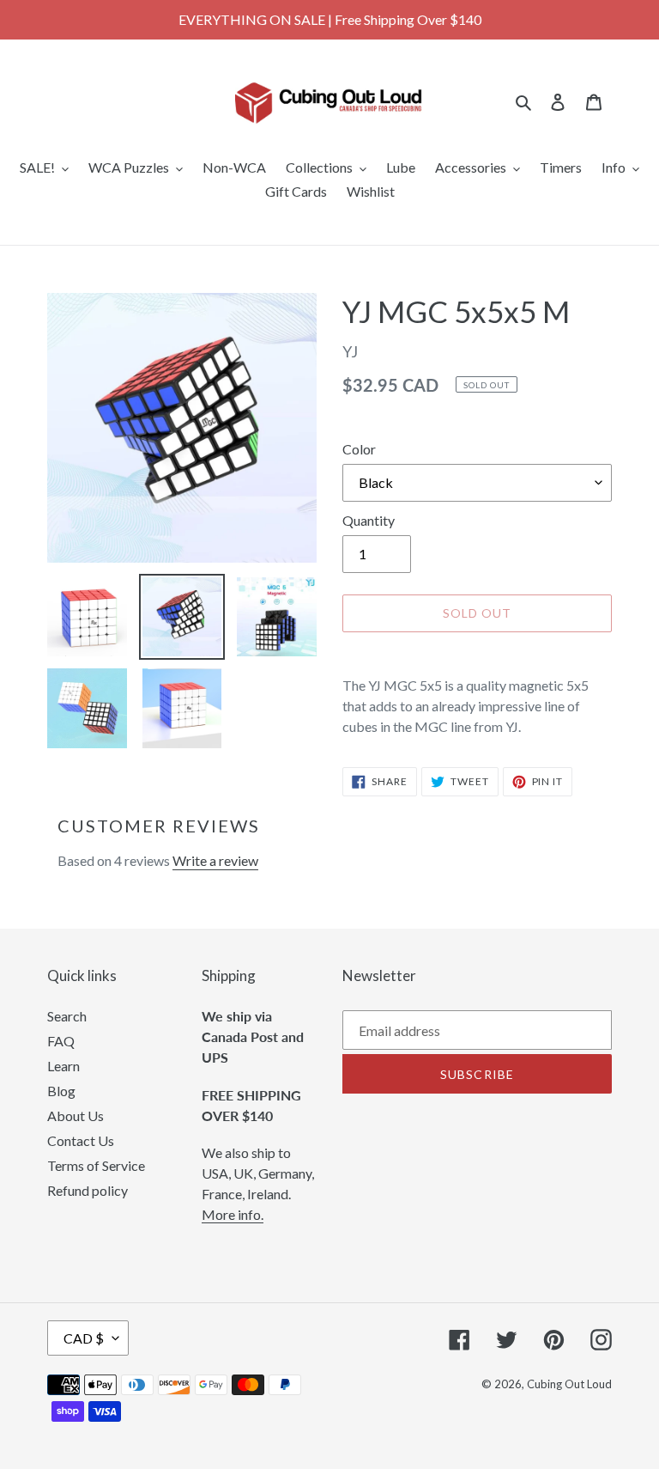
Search (67, 1016)
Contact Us (80, 1140)
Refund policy (87, 1190)
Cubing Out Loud (569, 1384)
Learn (63, 1066)
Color (359, 449)
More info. (232, 1214)
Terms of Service (96, 1165)
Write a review (215, 860)
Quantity (368, 520)
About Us (75, 1115)
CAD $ (83, 1338)
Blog (61, 1090)
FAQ (61, 1041)
